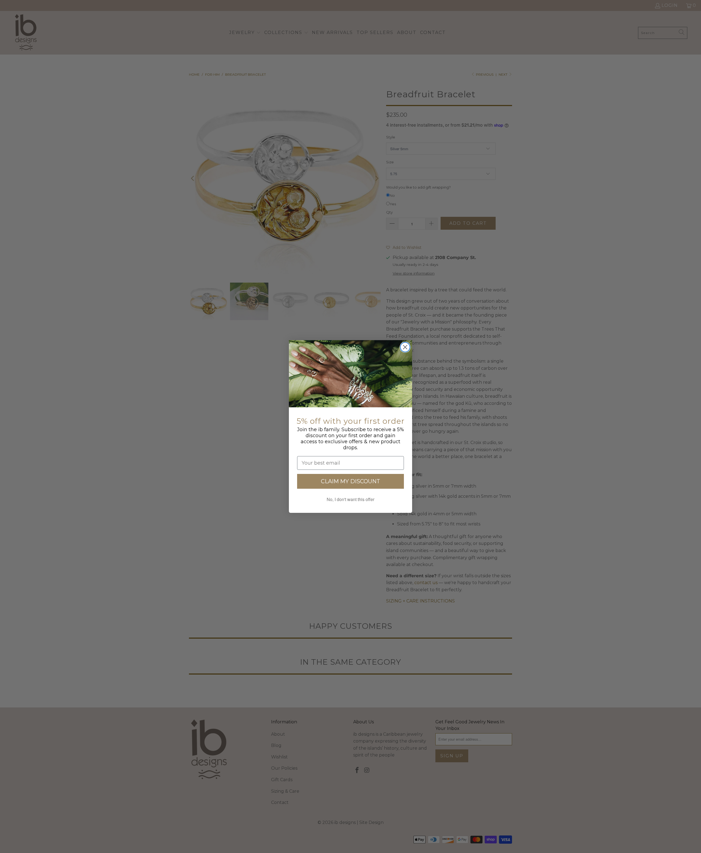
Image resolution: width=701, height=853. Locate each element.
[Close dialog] (405, 347)
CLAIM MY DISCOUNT (350, 481)
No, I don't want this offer (350, 499)
